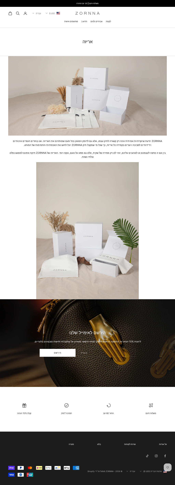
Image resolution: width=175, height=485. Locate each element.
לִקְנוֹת (108, 21)
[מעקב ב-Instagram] (156, 456)
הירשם (57, 352)
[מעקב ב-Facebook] (165, 456)
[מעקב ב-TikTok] (147, 456)
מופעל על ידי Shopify (96, 471)
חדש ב (84, 21)
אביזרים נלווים (97, 21)
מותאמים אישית (71, 21)
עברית (38, 13)
